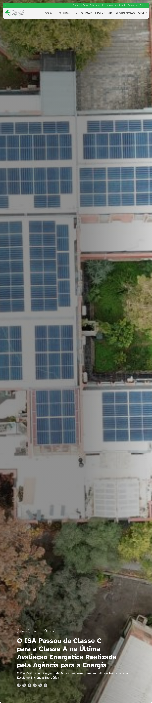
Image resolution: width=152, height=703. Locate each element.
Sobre (49, 13)
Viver (142, 13)
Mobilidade (120, 5)
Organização (79, 5)
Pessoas (106, 5)
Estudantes (94, 5)
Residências (125, 13)
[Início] (14, 10)
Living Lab (103, 13)
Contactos (133, 5)
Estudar (64, 13)
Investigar (83, 13)
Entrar (143, 5)
